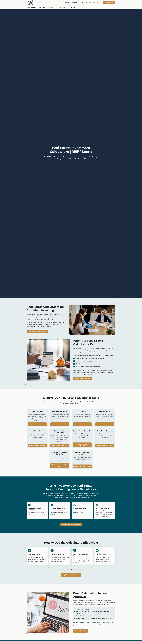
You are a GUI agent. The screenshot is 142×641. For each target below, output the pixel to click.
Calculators (51, 7)
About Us (68, 2)
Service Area (72, 7)
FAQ (82, 2)
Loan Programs (31, 7)
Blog (62, 2)
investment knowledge (91, 622)
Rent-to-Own (63, 7)
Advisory (42, 7)
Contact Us (75, 2)
